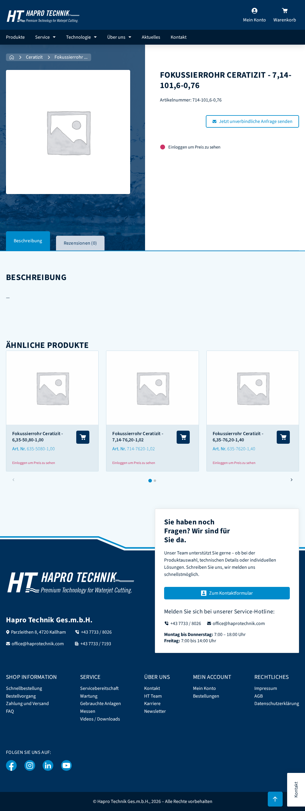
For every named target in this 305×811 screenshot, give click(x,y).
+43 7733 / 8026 (96, 632)
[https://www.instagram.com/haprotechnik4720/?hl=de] (29, 765)
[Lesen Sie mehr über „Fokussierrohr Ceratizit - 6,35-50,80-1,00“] (82, 437)
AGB (258, 696)
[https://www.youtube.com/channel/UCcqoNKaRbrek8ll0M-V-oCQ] (66, 765)
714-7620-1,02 (141, 449)
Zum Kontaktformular (231, 593)
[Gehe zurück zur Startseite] (43, 14)
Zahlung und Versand (27, 704)
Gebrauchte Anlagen (100, 704)
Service (42, 37)
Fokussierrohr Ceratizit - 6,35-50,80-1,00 (37, 436)
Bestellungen (206, 696)
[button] (291, 479)
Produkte (15, 37)
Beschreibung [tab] (28, 240)
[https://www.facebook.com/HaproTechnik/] (11, 765)
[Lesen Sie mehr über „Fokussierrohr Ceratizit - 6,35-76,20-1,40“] (283, 437)
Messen (87, 711)
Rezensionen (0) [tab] (80, 243)
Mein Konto (204, 688)
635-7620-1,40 (241, 449)
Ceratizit (34, 57)
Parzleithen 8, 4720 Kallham (38, 632)
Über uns (116, 37)
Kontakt (178, 37)
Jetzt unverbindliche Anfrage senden (255, 121)
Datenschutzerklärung (276, 704)
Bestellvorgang (21, 696)
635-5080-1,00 (41, 449)
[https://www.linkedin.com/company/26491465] (48, 765)
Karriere (152, 704)
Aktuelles (151, 37)
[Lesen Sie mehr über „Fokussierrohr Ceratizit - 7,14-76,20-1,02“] (183, 437)
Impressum (265, 688)
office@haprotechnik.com (38, 643)
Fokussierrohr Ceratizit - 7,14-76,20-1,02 (137, 436)
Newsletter (155, 711)
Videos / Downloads (100, 719)
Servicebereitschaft (99, 688)
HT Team (153, 696)
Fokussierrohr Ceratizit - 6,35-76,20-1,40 (238, 436)
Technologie (78, 37)
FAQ (10, 711)
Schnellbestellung (24, 688)
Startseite (12, 57)
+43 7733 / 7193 (95, 643)
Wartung (88, 696)
